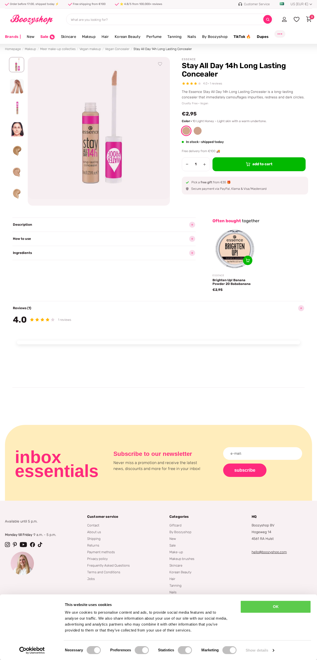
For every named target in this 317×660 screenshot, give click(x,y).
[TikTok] (40, 544)
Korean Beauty (127, 36)
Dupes (262, 36)
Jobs (91, 579)
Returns (93, 545)
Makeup (89, 36)
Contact (93, 525)
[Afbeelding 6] (16, 172)
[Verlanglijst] (160, 64)
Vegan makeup (90, 49)
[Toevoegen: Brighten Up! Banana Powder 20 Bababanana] (247, 260)
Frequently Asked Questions (108, 565)
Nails (191, 36)
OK (276, 607)
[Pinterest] (15, 544)
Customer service (102, 517)
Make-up (176, 552)
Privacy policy (97, 559)
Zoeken (267, 19)
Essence (189, 59)
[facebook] (32, 544)
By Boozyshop (215, 36)
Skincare (68, 36)
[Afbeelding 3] (16, 107)
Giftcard (175, 525)
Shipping (94, 539)
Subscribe (244, 470)
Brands (13, 36)
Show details (257, 650)
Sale (172, 545)
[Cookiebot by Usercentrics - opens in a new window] (32, 650)
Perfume (153, 36)
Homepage (13, 49)
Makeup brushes (181, 559)
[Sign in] (284, 19)
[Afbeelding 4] (16, 129)
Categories (179, 517)
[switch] (142, 650)
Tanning (174, 36)
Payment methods (101, 552)
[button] (186, 130)
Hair (105, 36)
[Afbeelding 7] (16, 194)
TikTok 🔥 (242, 36)
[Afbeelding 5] (16, 151)
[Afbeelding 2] (16, 86)
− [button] (187, 164)
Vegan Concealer (117, 49)
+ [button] (204, 164)
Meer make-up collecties (58, 49)
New (30, 36)
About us (94, 532)
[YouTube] (23, 544)
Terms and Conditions (103, 572)
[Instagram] (7, 544)
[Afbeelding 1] (16, 64)
